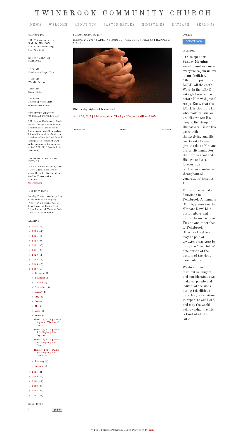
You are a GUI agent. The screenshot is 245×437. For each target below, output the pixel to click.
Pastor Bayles (119, 24)
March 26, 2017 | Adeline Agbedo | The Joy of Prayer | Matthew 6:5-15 (114, 116)
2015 (35, 376)
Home (123, 130)
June (37, 301)
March (38, 315)
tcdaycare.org (35, 183)
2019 (35, 259)
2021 (35, 250)
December (40, 273)
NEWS (36, 24)
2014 (35, 381)
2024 (35, 236)
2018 (35, 264)
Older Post (165, 130)
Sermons (206, 24)
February (40, 361)
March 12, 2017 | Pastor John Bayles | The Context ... (47, 342)
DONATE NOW (194, 41)
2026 (35, 227)
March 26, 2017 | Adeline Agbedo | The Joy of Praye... (47, 322)
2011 (35, 395)
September (41, 287)
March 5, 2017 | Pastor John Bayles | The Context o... (46, 353)
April (38, 311)
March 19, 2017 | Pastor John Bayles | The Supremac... (47, 332)
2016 (35, 372)
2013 (35, 386)
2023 (35, 241)
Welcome (58, 24)
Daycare (181, 24)
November (40, 278)
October (39, 283)
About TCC (85, 24)
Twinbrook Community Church (124, 13)
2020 (35, 255)
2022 (35, 245)
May (37, 306)
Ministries (153, 24)
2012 (35, 391)
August (39, 292)
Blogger (149, 430)
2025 (35, 231)
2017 (35, 269)
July (37, 297)
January (39, 366)
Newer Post (80, 130)
